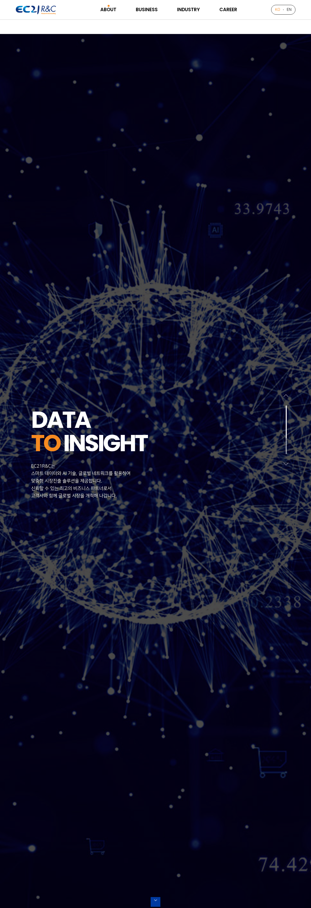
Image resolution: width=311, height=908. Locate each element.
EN (289, 10)
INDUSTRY (188, 9)
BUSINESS (147, 9)
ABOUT (108, 9)
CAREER (228, 9)
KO (277, 10)
